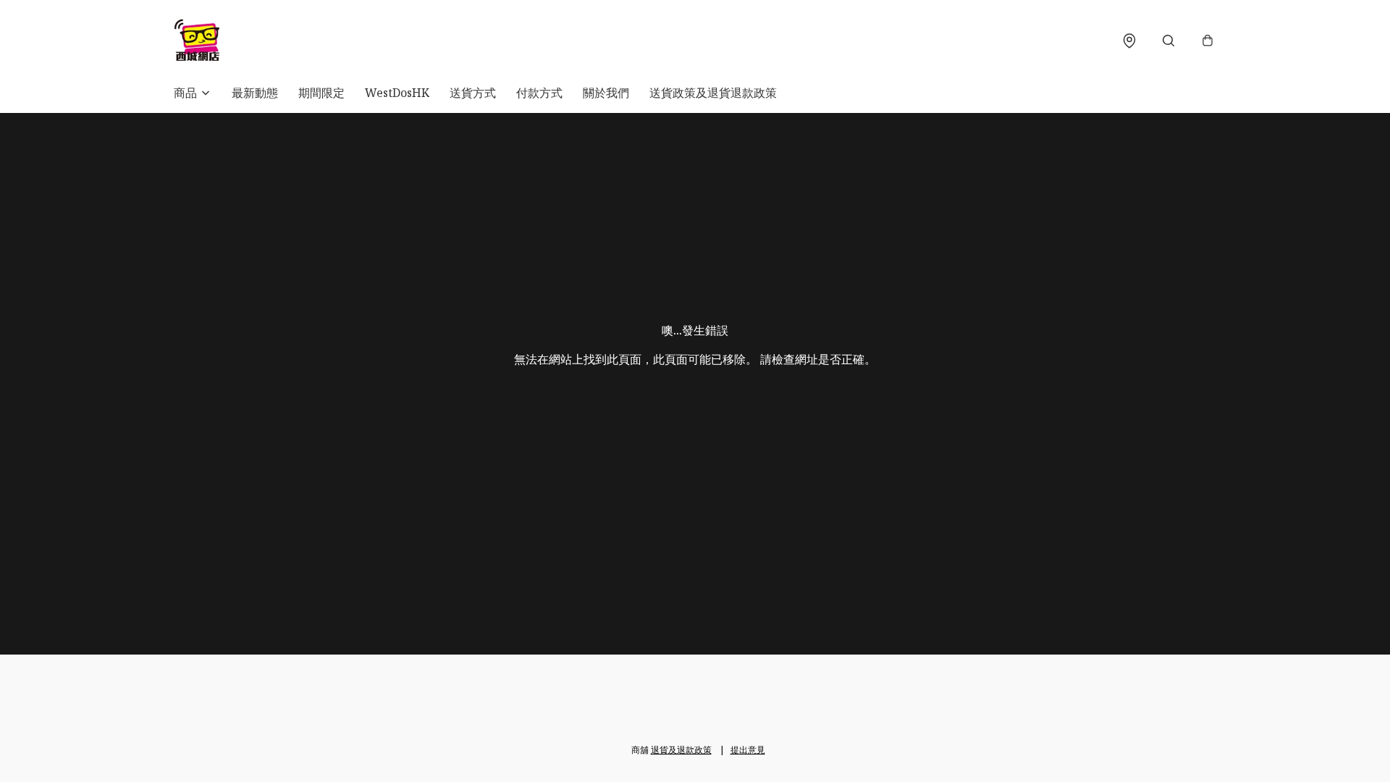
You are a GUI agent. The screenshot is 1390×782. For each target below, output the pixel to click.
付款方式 (539, 93)
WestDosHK (397, 93)
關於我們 (606, 93)
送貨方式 (473, 93)
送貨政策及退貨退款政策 (713, 93)
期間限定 (321, 93)
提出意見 (747, 750)
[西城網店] (197, 40)
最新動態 (255, 93)
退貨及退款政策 (681, 750)
